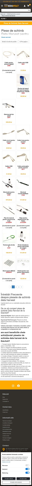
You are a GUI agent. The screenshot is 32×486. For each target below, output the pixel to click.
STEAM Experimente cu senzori (13, 14)
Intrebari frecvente (7, 433)
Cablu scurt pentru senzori (9, 141)
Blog (4, 397)
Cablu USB (8, 167)
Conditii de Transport (7, 423)
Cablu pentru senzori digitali (9, 64)
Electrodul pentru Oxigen (9, 193)
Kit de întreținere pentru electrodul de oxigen (23, 247)
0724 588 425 (6, 1)
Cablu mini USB (23, 63)
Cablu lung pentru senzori (23, 141)
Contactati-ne (6, 401)
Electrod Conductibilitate (23, 193)
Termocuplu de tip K (9, 246)
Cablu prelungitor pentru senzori (23, 167)
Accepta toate (23, 478)
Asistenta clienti (6, 427)
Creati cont (5, 412)
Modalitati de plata (7, 431)
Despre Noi (5, 399)
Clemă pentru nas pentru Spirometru (23, 272)
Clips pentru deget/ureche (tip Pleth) (23, 220)
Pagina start (2, 14)
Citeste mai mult (6, 37)
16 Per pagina (23, 41)
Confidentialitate (6, 425)
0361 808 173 (15, 1)
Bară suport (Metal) (9, 271)
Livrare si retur (6, 435)
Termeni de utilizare (7, 420)
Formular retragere (7, 438)
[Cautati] (29, 10)
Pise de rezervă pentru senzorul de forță (9, 220)
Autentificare (5, 410)
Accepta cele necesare (16, 482)
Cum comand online (7, 429)
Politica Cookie (6, 440)
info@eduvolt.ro (25, 1)
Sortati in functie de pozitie (9, 41)
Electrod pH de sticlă (9, 115)
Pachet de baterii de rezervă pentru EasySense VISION (23, 90)
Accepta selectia (9, 478)
